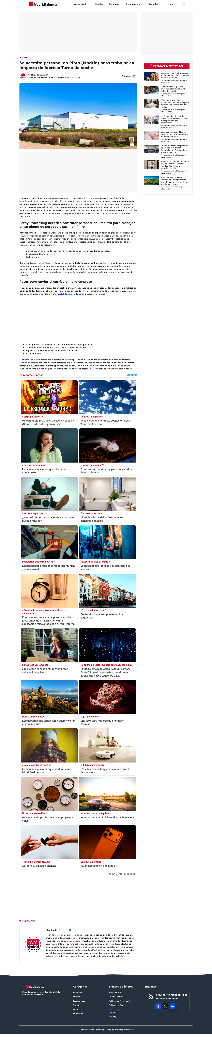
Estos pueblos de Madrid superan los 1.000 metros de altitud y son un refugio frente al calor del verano (175, 180)
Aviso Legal (114, 1009)
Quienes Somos (116, 996)
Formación (114, 4)
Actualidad (80, 4)
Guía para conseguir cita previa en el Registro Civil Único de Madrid (173, 88)
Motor (171, 4)
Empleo (99, 4)
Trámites (153, 4)
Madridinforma (38, 75)
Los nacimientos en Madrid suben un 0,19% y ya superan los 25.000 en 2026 (174, 134)
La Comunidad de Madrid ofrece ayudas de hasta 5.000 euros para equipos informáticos (174, 119)
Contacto (113, 1012)
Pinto (32, 921)
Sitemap (113, 1016)
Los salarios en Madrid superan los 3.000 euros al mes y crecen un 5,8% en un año (175, 75)
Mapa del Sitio (115, 992)
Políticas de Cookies (118, 1005)
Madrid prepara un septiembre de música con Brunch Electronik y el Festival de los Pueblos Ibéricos (175, 149)
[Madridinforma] (42, 4)
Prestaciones (133, 4)
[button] (184, 4)
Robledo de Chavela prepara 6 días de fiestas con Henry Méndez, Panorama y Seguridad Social (175, 164)
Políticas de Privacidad (119, 1001)
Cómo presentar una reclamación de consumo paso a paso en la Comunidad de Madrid (175, 103)
